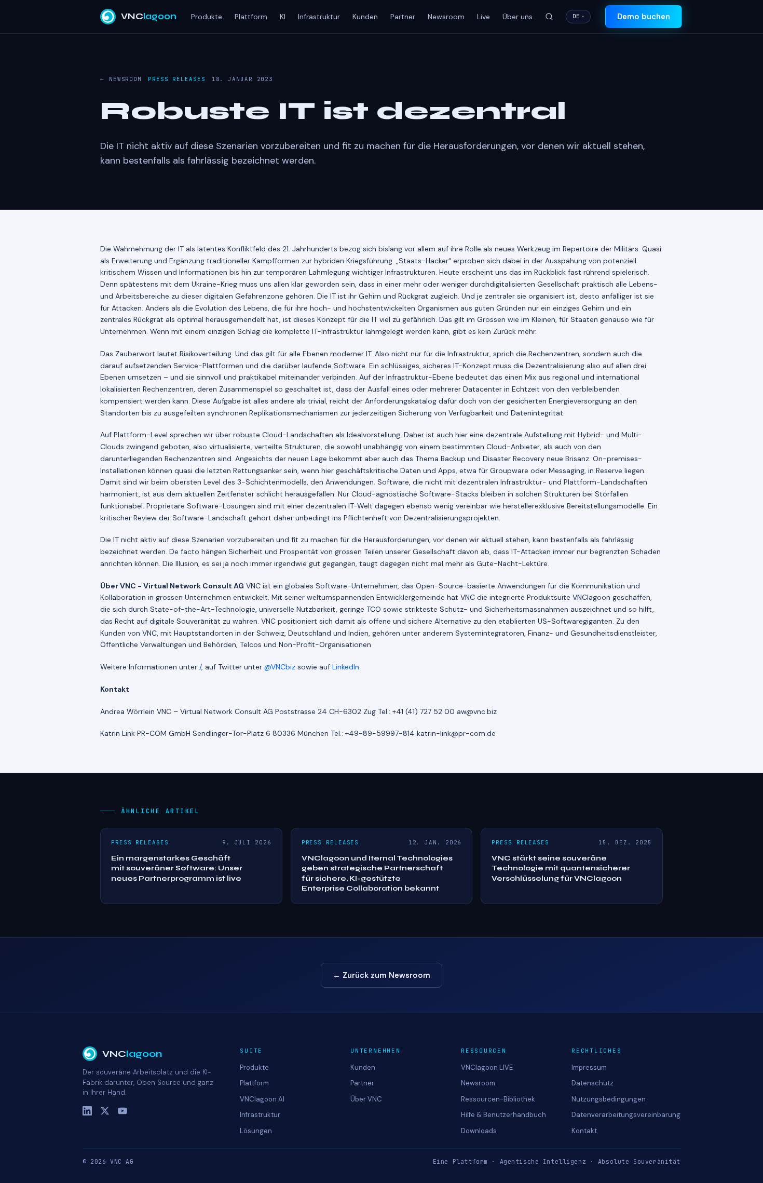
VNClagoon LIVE (487, 1067)
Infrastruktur (319, 16)
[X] (105, 1110)
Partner (402, 16)
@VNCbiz (279, 666)
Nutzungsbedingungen (608, 1099)
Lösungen (256, 1130)
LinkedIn (345, 666)
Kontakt (584, 1130)
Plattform (251, 16)
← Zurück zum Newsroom (381, 975)
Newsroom (446, 16)
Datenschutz (592, 1083)
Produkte (206, 16)
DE (578, 16)
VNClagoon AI (262, 1099)
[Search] (549, 16)
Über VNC (366, 1099)
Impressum (589, 1067)
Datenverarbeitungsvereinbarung (625, 1114)
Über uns (517, 16)
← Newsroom (121, 79)
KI (282, 16)
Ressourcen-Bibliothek (498, 1099)
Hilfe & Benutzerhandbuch (503, 1114)
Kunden (365, 16)
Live (483, 16)
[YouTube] (122, 1110)
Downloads (479, 1130)
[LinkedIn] (87, 1110)
